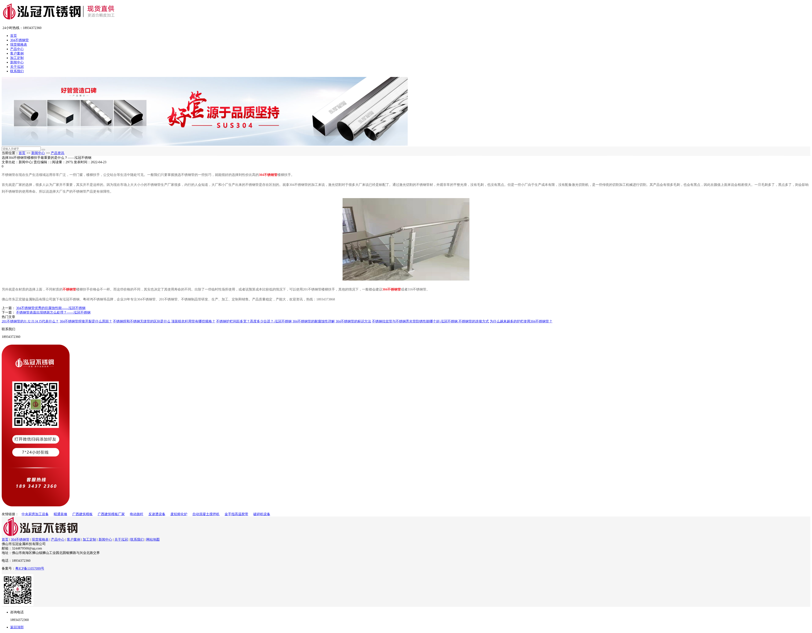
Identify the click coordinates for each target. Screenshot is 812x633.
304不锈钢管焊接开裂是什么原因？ (86, 321)
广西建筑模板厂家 (111, 514)
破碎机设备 (261, 514)
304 (384, 289)
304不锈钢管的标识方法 (353, 321)
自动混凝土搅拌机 (205, 514)
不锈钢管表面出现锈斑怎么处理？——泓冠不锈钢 (53, 312)
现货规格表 (18, 44)
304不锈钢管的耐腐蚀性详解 (313, 321)
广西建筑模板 (82, 514)
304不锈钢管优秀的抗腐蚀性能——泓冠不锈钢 (50, 308)
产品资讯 (57, 153)
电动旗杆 (136, 514)
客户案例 (17, 53)
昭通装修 (60, 514)
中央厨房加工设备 (35, 514)
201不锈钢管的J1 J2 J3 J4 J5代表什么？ (30, 321)
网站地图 (153, 539)
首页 (13, 35)
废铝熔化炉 (178, 514)
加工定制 (17, 58)
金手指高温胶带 (236, 514)
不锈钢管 (69, 289)
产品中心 (17, 49)
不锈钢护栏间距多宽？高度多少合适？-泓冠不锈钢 (254, 321)
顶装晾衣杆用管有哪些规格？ (193, 321)
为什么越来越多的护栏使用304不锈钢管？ (521, 321)
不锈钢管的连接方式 (473, 321)
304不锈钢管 (19, 40)
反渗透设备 (156, 514)
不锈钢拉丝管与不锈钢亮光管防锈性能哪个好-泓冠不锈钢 (415, 321)
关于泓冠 (17, 67)
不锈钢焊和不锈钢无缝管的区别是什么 (141, 321)
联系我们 (17, 71)
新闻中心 (17, 62)
